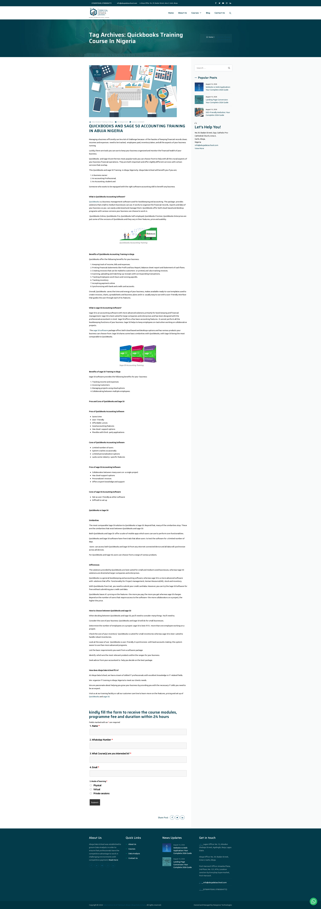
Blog (208, 12)
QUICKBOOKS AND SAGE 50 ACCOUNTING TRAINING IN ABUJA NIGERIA (137, 128)
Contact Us (220, 12)
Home (171, 12)
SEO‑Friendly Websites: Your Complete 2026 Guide (218, 113)
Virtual (96, 789)
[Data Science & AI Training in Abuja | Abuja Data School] (99, 12)
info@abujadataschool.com (206, 145)
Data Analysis (134, 853)
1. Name (95, 726)
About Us (182, 12)
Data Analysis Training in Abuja (102, 122)
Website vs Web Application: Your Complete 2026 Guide (218, 88)
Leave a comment (138, 122)
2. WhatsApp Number (101, 739)
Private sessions (101, 793)
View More (199, 148)
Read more (113, 860)
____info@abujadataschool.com (213, 882)
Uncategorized (122, 122)
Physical (97, 785)
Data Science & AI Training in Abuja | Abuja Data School (124, 905)
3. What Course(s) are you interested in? (110, 753)
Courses (195, 12)
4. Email (94, 767)
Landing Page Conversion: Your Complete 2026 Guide (217, 101)
